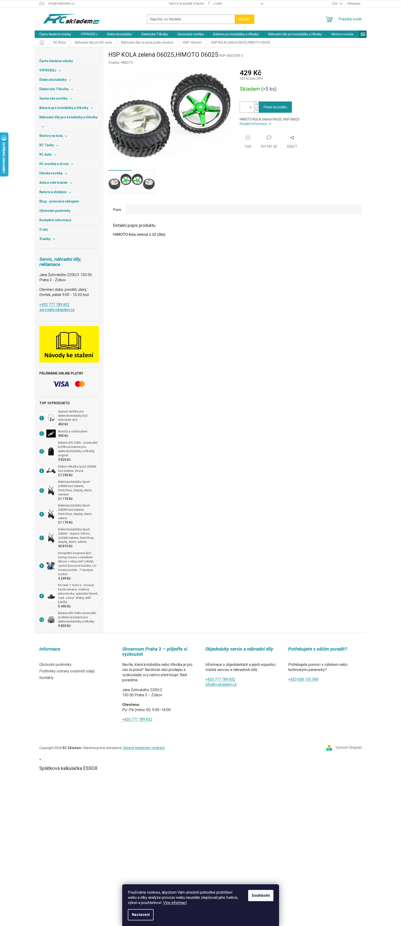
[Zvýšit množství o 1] (256, 104)
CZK (335, 3)
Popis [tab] (117, 209)
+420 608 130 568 (303, 679)
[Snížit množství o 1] (256, 109)
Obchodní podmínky (55, 664)
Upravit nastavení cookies (144, 748)
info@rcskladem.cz (221, 684)
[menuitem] (55, 34)
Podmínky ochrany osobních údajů (67, 671)
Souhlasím (261, 895)
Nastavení (141, 914)
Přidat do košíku (275, 107)
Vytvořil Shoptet (349, 747)
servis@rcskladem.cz (57, 309)
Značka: (120, 62)
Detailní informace (253, 124)
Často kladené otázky (186, 3)
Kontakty (46, 677)
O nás (217, 3)
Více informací (175, 902)
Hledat (244, 19)
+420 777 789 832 (54, 304)
